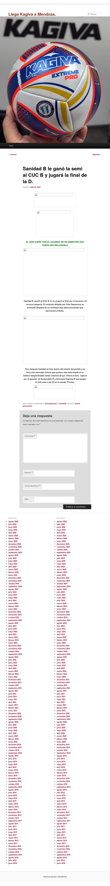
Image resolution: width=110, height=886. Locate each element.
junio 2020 (12, 727)
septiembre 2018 (15, 787)
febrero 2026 (13, 538)
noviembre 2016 (14, 849)
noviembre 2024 (14, 580)
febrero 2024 (13, 606)
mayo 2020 (12, 730)
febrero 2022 (13, 674)
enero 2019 (12, 775)
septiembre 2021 (15, 688)
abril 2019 (12, 767)
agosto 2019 (13, 755)
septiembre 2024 (15, 586)
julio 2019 (12, 758)
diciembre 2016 (14, 846)
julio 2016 (12, 860)
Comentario (30, 436)
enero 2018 (12, 809)
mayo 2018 (12, 798)
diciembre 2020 (14, 713)
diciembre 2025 (14, 544)
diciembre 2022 (14, 645)
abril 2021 (12, 702)
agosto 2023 (13, 623)
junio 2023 (12, 628)
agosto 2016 (13, 857)
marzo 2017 (13, 837)
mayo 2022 (12, 665)
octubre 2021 (13, 685)
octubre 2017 (13, 818)
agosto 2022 (13, 657)
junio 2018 (12, 795)
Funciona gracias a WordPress (55, 876)
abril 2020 (12, 733)
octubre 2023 (13, 617)
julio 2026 (12, 524)
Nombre (29, 472)
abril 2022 (12, 668)
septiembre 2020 (15, 719)
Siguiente (97, 154)
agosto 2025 (13, 555)
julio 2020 (12, 724)
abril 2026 (12, 532)
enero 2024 (12, 609)
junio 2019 (12, 761)
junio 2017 (12, 829)
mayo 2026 (12, 529)
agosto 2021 (13, 690)
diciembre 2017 (14, 812)
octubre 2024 (13, 583)
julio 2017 (12, 826)
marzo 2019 (13, 770)
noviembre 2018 (14, 781)
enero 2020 (12, 741)
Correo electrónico (33, 486)
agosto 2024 (13, 589)
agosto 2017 (13, 823)
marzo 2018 (13, 803)
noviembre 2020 (14, 716)
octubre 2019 (13, 750)
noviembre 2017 (14, 815)
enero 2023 (12, 642)
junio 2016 (12, 863)
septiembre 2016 (15, 854)
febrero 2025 (13, 572)
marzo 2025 (13, 569)
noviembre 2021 (14, 682)
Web (26, 499)
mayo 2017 (12, 832)
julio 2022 (12, 659)
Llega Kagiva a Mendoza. (32, 14)
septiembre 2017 (15, 820)
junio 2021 (12, 696)
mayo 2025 (12, 563)
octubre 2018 (13, 784)
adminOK (63, 403)
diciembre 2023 (14, 611)
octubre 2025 (13, 549)
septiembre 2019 (15, 753)
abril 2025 (12, 566)
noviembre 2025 (14, 546)
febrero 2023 (13, 640)
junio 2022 (12, 662)
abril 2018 (12, 801)
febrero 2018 (13, 806)
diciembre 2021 (14, 679)
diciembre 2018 (14, 778)
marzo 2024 (13, 603)
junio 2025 (12, 561)
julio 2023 (12, 626)
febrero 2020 (13, 739)
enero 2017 (12, 843)
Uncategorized (50, 403)
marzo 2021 (13, 705)
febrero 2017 (13, 840)
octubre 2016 (13, 852)
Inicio (11, 145)
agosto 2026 (13, 521)
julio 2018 (12, 792)
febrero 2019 (13, 772)
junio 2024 (12, 594)
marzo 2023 (13, 637)
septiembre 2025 (15, 552)
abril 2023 (12, 634)
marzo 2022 (13, 671)
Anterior (12, 154)
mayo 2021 (12, 699)
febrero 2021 (13, 707)
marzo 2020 (13, 736)
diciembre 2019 (14, 744)
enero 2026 (12, 541)
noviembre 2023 (14, 614)
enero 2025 (12, 575)
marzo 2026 (13, 535)
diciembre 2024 (14, 577)
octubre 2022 (13, 651)
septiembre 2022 (15, 654)
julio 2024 (12, 592)
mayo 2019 (12, 764)
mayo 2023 (12, 631)
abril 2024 (12, 600)
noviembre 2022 (14, 648)
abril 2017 (12, 835)
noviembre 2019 (14, 747)
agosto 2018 (13, 789)
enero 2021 (12, 710)
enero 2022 (12, 676)
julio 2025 (12, 558)
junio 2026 (12, 527)
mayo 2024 (12, 597)
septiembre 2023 (15, 620)
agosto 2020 (13, 722)
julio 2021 (12, 693)
